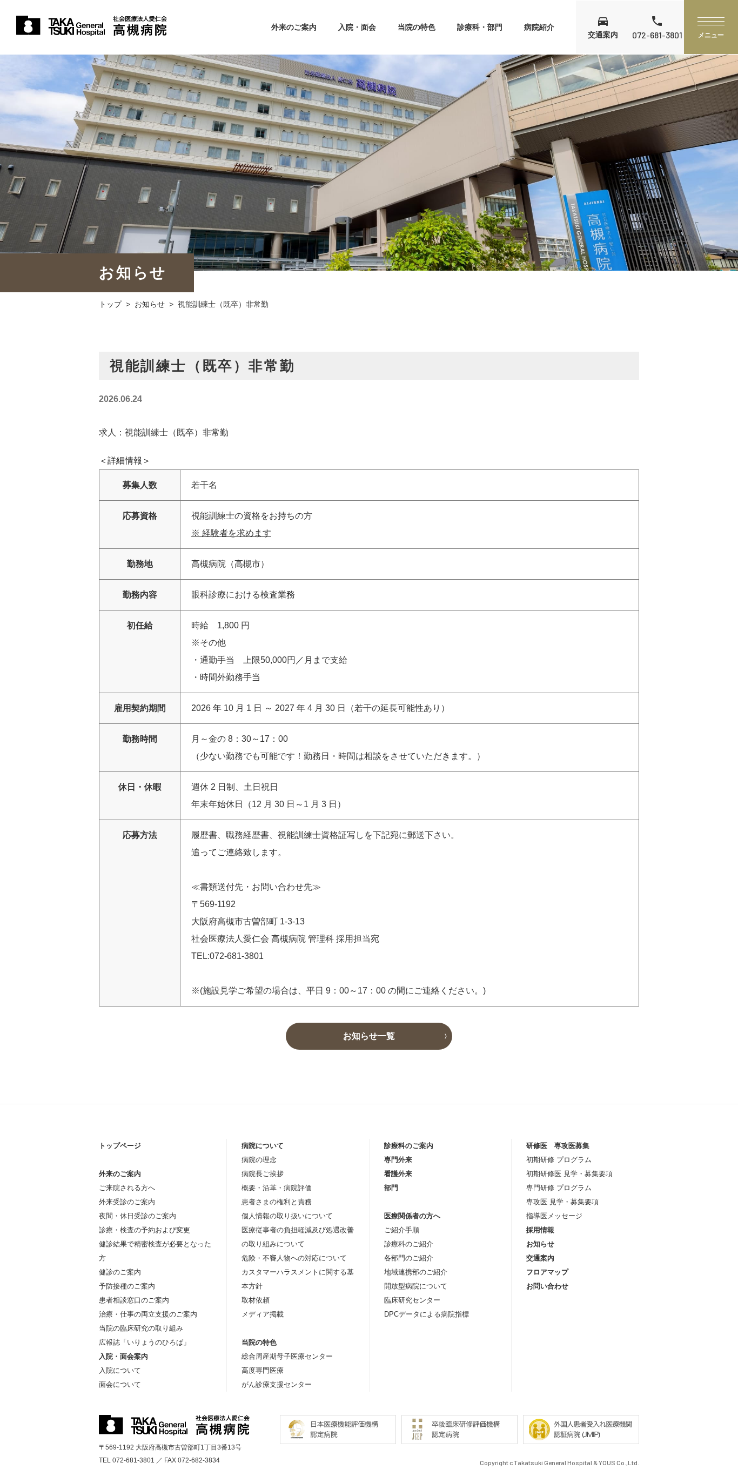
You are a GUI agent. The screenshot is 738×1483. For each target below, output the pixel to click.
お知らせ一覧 (369, 1036)
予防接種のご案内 (127, 1286)
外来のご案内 (294, 27)
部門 (391, 1188)
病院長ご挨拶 (262, 1174)
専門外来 (398, 1160)
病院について (262, 1146)
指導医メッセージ (554, 1216)
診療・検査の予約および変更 (144, 1230)
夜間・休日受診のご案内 (137, 1216)
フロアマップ (547, 1272)
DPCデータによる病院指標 (426, 1314)
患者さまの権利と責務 (276, 1202)
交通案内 (540, 1258)
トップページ (120, 1146)
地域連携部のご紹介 (415, 1272)
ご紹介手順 (401, 1230)
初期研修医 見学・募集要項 (569, 1174)
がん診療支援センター (276, 1384)
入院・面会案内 (123, 1356)
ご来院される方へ (127, 1188)
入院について (120, 1370)
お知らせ (150, 304)
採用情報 (540, 1230)
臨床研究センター (412, 1300)
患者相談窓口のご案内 (134, 1300)
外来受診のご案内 (127, 1202)
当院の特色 (416, 27)
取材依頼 (255, 1300)
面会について (120, 1384)
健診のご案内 (120, 1272)
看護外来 (398, 1174)
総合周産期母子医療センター (287, 1356)
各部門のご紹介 (408, 1258)
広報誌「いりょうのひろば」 (144, 1342)
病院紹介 (539, 27)
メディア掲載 (262, 1314)
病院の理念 (259, 1160)
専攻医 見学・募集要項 (562, 1202)
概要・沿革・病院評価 (276, 1188)
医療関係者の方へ (412, 1216)
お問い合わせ (547, 1286)
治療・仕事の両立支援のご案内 (148, 1314)
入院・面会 (357, 27)
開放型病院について (415, 1286)
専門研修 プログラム (559, 1188)
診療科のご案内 (408, 1146)
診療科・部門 (479, 27)
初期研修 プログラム (559, 1160)
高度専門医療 (262, 1370)
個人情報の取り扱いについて (287, 1216)
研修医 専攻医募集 (557, 1146)
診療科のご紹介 (408, 1244)
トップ (110, 304)
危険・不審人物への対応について (294, 1258)
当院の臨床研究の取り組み (141, 1328)
